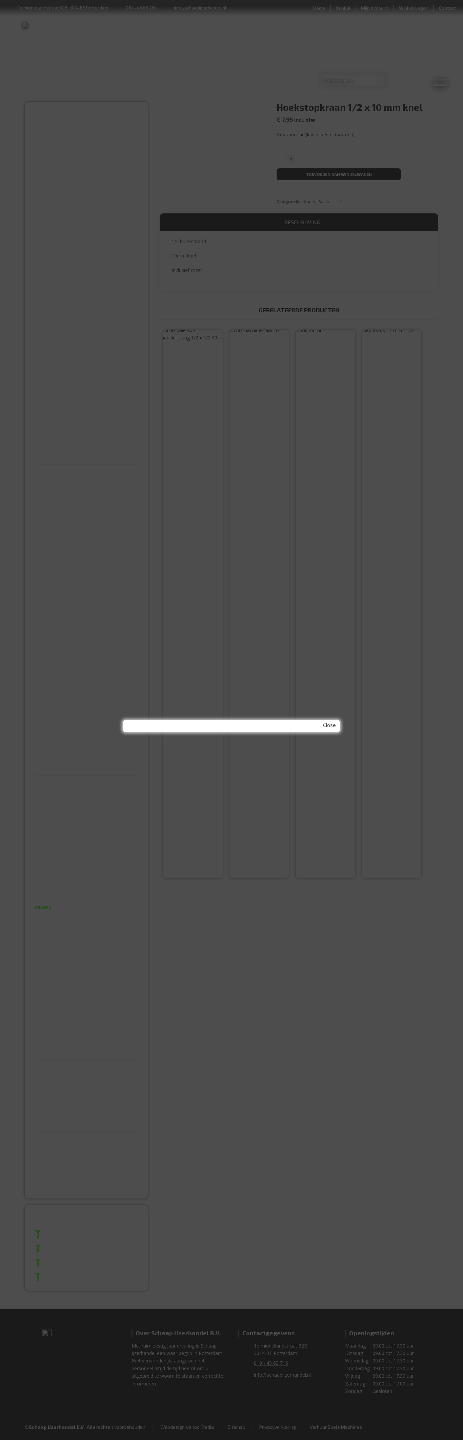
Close (329, 725)
